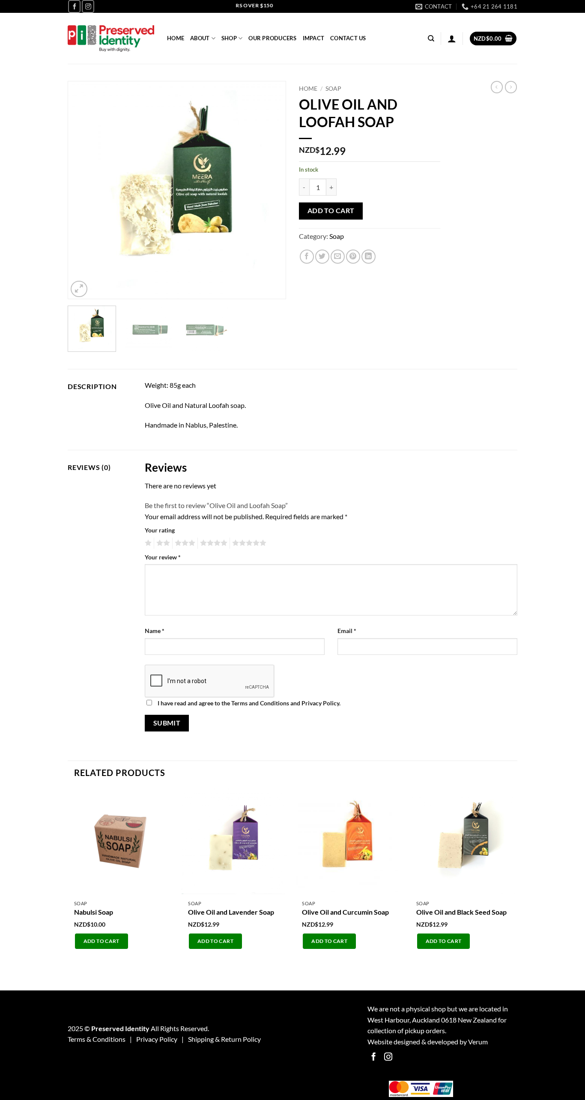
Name (154, 630)
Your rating (160, 530)
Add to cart (331, 210)
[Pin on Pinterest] (353, 257)
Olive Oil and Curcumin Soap (345, 912)
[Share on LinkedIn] (368, 257)
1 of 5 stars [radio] (147, 543)
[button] (452, 38)
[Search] (431, 38)
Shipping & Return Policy (224, 1039)
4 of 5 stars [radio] (212, 543)
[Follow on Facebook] (74, 6)
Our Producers (272, 38)
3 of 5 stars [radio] (183, 543)
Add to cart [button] (101, 941)
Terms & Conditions (96, 1039)
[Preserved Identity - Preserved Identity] (111, 38)
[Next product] (497, 87)
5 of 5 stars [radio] (248, 543)
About (199, 38)
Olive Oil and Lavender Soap (231, 912)
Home (175, 38)
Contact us (348, 38)
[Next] (271, 190)
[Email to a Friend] (338, 257)
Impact (314, 38)
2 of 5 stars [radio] (162, 543)
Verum (478, 1042)
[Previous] (82, 190)
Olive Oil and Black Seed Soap (461, 912)
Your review (163, 557)
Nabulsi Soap (93, 912)
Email (346, 630)
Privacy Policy (156, 1039)
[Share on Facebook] (307, 257)
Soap (333, 88)
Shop (229, 38)
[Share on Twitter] (322, 257)
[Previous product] (511, 87)
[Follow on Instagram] (88, 6)
